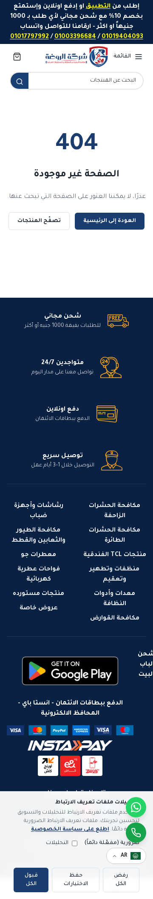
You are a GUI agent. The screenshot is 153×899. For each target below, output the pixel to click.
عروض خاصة (39, 608)
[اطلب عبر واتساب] (136, 832)
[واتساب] (136, 807)
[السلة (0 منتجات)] (17, 56)
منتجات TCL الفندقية (114, 555)
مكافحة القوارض (114, 618)
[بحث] (19, 81)
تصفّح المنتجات (39, 221)
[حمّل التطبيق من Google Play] (70, 671)
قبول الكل (31, 880)
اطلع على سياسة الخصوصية (70, 830)
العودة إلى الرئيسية (109, 221)
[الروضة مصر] (76, 56)
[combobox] (85, 81)
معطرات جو (38, 555)
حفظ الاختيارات (76, 880)
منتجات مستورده (38, 594)
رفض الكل (121, 880)
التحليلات (57, 843)
